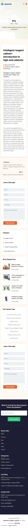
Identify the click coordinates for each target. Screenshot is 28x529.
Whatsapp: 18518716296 (7, 506)
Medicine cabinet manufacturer (14, 318)
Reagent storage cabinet (7, 465)
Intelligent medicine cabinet (14, 334)
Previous (6, 162)
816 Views (7, 68)
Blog (16, 23)
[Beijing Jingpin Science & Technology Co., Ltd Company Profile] (6, 267)
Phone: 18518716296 (6, 503)
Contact (3, 449)
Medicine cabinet (14, 331)
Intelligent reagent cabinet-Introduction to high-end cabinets (14, 28)
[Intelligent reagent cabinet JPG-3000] (6, 299)
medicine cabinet (5, 462)
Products (3, 437)
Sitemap (17, 523)
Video (2, 443)
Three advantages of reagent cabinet (10, 482)
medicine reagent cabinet (12, 66)
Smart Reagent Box (6, 468)
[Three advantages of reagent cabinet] (6, 277)
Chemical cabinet (14, 338)
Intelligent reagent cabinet (14, 324)
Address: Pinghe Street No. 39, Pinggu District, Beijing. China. (13, 496)
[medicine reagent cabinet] (7, 3)
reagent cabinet (12, 525)
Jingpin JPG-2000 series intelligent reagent (12, 485)
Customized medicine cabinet (14, 314)
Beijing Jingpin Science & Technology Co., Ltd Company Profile (12, 478)
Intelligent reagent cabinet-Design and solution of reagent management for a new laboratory (14, 166)
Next (20, 172)
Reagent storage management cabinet (14, 328)
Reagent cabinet (14, 321)
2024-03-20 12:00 (10, 65)
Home (12, 23)
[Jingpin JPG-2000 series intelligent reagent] (6, 288)
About (2, 446)
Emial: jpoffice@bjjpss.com (8, 500)
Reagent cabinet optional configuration (13, 174)
